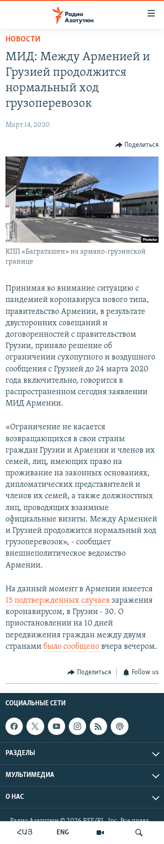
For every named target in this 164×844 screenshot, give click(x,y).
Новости (23, 40)
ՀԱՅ (25, 832)
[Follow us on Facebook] (14, 726)
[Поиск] (139, 832)
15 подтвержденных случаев (58, 601)
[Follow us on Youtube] (56, 726)
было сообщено (72, 647)
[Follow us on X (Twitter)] (35, 726)
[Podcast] (119, 726)
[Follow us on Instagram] (77, 726)
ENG (62, 832)
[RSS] (98, 726)
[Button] (137, 145)
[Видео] (100, 832)
